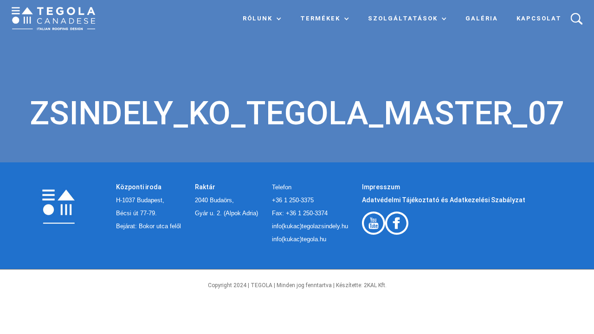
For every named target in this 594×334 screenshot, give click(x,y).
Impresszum (381, 187)
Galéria (481, 18)
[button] (262, 18)
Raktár (205, 187)
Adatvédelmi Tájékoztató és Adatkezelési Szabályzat (443, 200)
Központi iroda (138, 187)
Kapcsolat (539, 18)
